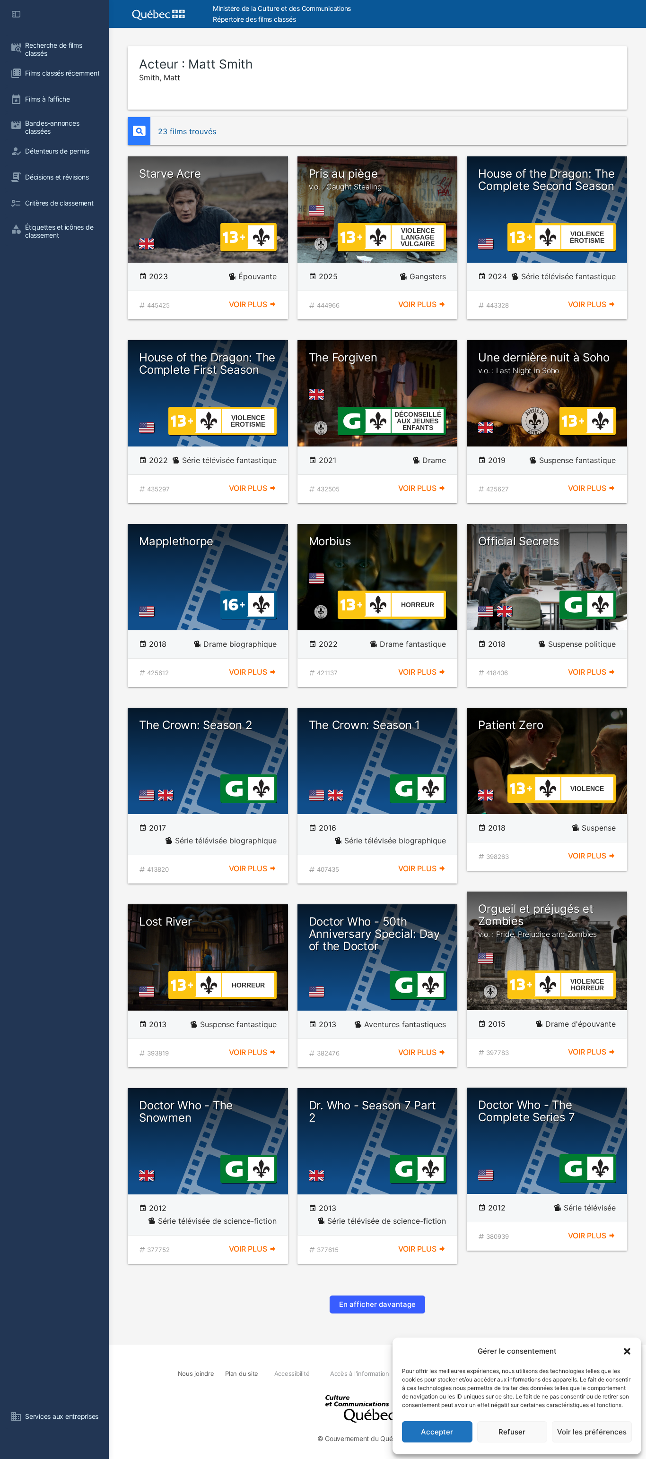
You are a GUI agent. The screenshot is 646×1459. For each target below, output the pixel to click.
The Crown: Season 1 (364, 725)
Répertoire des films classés (254, 19)
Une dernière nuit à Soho (543, 363)
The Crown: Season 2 (195, 725)
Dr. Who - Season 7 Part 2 (372, 1111)
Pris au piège (345, 179)
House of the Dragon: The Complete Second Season (546, 180)
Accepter (437, 1431)
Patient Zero (510, 725)
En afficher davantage (377, 1304)
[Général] (351, 420)
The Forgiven (343, 357)
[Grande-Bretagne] (148, 243)
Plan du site (241, 1373)
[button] (627, 1351)
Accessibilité (292, 1373)
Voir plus (249, 304)
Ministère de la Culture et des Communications (282, 8)
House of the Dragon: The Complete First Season (207, 364)
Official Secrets (518, 541)
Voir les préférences (592, 1431)
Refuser (511, 1431)
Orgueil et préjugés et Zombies (537, 920)
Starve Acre (170, 173)
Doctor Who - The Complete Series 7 (526, 1111)
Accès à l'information (359, 1373)
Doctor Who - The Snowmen (186, 1111)
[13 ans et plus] (234, 236)
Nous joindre (196, 1373)
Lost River (165, 921)
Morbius (330, 541)
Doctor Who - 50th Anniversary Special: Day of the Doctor (374, 934)
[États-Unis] (318, 210)
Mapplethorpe (176, 541)
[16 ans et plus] (234, 604)
